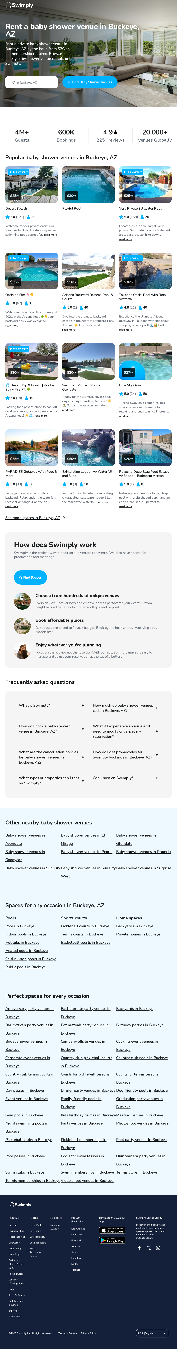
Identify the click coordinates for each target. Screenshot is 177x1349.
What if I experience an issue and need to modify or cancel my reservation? (121, 731)
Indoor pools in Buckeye (25, 934)
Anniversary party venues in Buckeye (29, 1012)
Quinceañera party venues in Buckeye (140, 1160)
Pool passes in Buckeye (25, 1156)
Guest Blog (15, 1248)
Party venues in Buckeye (82, 1123)
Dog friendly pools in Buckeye (142, 1090)
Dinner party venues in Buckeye (88, 1090)
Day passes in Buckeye (24, 1090)
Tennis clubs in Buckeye (136, 1172)
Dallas (74, 1264)
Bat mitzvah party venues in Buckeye (85, 1029)
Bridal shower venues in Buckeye (26, 1045)
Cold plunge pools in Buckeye (30, 959)
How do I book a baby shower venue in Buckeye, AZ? (44, 729)
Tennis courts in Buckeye (82, 934)
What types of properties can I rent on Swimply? (49, 780)
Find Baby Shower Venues (92, 82)
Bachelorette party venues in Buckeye (86, 1012)
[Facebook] (139, 1248)
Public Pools (15, 1316)
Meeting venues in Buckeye (139, 1115)
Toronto (75, 1269)
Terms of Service (67, 1333)
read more (50, 235)
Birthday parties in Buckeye (139, 1025)
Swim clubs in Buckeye (24, 1172)
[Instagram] (158, 1248)
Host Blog (14, 1254)
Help (11, 1289)
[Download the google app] (112, 1240)
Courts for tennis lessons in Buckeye (139, 1078)
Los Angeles (78, 1228)
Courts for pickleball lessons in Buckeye (87, 1078)
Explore (13, 1310)
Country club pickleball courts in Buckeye (86, 1062)
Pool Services (16, 1273)
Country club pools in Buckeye (142, 1057)
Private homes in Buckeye (138, 934)
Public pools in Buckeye (25, 967)
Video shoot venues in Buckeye (87, 1180)
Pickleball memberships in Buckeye (84, 1143)
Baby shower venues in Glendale (136, 839)
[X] (149, 1248)
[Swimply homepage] (88, 5)
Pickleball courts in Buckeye (85, 926)
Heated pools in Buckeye (26, 950)
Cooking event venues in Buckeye (137, 1045)
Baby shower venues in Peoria (87, 851)
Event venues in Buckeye (26, 1098)
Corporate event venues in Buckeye (27, 1062)
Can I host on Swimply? (113, 778)
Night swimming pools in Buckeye (27, 1127)
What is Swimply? (34, 705)
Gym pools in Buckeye (24, 1115)
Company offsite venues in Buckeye (83, 1045)
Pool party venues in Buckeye (141, 1139)
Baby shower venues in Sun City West (88, 872)
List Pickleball (37, 1236)
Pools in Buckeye (19, 926)
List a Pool (35, 1225)
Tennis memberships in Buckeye (32, 1180)
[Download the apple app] (112, 1230)
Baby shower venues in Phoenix (143, 851)
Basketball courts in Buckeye (85, 942)
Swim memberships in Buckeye (87, 1172)
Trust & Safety (17, 1295)
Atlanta (75, 1246)
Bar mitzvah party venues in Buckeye (29, 1029)
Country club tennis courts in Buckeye (30, 1078)
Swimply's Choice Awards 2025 (17, 1264)
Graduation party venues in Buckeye (139, 1103)
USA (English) (145, 1333)
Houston (76, 1258)
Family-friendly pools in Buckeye (81, 1103)
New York (76, 1234)
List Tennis (35, 1231)
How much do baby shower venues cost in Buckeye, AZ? (123, 708)
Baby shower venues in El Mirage (83, 839)
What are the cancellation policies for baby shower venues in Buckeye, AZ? (48, 757)
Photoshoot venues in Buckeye (142, 1123)
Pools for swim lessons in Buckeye (82, 1160)
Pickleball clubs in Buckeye (28, 1139)
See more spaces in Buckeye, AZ (32, 517)
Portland (76, 1240)
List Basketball (38, 1242)
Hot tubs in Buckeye (22, 942)
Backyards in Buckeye (134, 926)
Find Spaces (32, 577)
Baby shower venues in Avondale (25, 839)
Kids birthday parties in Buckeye (88, 1115)
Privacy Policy (88, 1333)
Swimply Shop (16, 1231)
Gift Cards (14, 1242)
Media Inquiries (17, 1236)
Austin (74, 1252)
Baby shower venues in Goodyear (25, 855)
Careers (13, 1225)
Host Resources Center (35, 1252)
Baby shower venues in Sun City (32, 868)
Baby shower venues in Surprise (143, 868)
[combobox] (31, 82)
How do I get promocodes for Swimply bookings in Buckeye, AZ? (122, 755)
